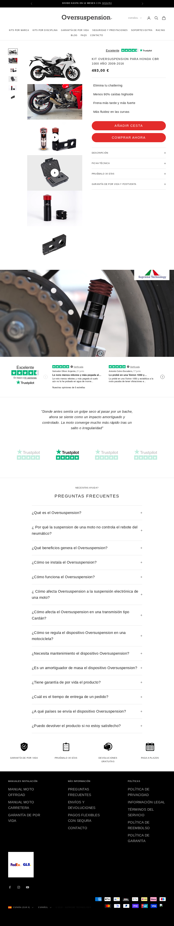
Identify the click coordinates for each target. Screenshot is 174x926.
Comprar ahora (129, 137)
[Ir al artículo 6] (13, 97)
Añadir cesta (129, 125)
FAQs (84, 35)
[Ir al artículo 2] (13, 61)
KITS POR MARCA (19, 30)
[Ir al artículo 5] (13, 88)
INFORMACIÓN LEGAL (146, 802)
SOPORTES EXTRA (141, 30)
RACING (160, 30)
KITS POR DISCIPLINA (45, 30)
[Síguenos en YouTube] (27, 887)
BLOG (74, 35)
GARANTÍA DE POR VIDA (75, 30)
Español (133, 18)
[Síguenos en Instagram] (18, 887)
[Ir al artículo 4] (13, 79)
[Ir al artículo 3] (13, 70)
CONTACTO (96, 35)
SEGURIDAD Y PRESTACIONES (110, 30)
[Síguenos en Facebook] (10, 887)
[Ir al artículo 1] (13, 52)
